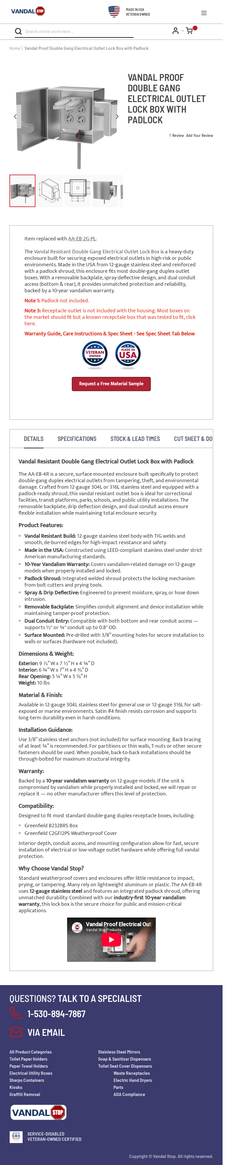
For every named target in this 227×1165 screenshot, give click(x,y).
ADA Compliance (129, 1094)
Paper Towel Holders (28, 1066)
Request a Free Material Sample (111, 384)
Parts (118, 1087)
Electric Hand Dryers (133, 1080)
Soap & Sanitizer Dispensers (124, 1058)
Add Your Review (199, 135)
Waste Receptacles (132, 1073)
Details (33, 438)
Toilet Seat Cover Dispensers (125, 1066)
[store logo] (23, 12)
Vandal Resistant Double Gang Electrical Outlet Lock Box (96, 251)
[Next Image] (117, 116)
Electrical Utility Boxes (30, 1073)
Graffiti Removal (24, 1094)
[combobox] (65, 31)
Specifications (77, 438)
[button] (22, 191)
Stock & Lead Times (135, 438)
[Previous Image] (15, 116)
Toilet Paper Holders (28, 1058)
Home (14, 48)
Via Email (46, 1032)
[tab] (33, 438)
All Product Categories (30, 1051)
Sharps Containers (26, 1080)
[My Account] (179, 30)
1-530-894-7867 (56, 1013)
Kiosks (15, 1087)
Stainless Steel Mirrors (119, 1051)
